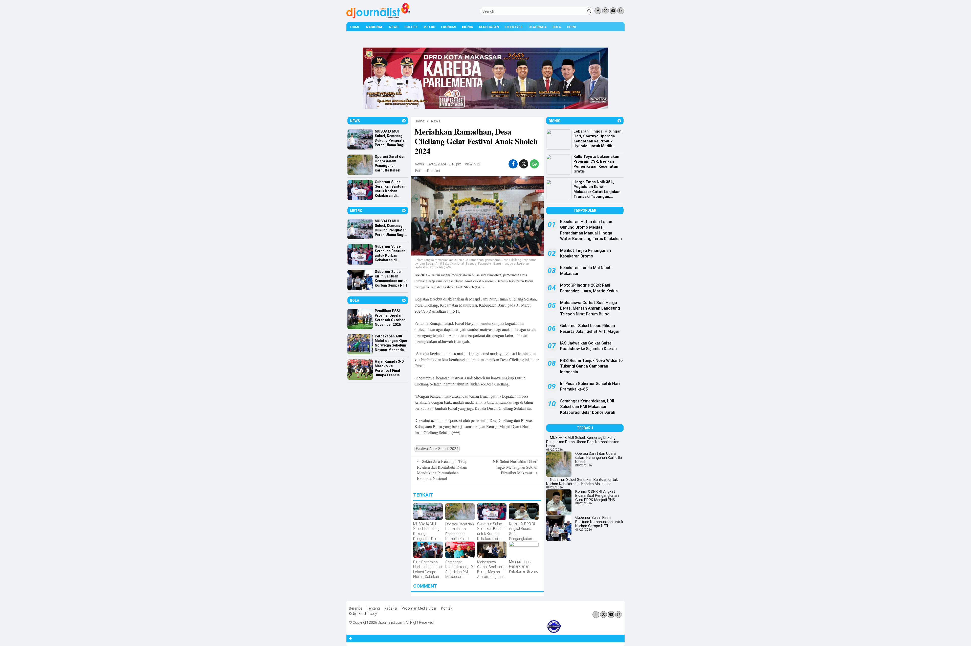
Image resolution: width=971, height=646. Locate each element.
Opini (571, 27)
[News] (404, 120)
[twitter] (523, 164)
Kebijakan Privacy (363, 614)
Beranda (355, 608)
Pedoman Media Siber (419, 608)
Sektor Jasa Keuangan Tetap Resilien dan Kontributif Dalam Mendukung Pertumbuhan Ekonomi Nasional (442, 470)
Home (355, 27)
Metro (429, 27)
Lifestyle (514, 27)
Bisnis (467, 27)
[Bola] (404, 300)
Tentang (373, 608)
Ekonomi (448, 27)
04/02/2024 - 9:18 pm (444, 164)
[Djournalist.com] (378, 17)
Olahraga (537, 27)
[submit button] (589, 11)
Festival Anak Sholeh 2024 (437, 449)
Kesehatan (489, 27)
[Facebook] (597, 10)
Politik (410, 27)
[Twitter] (605, 10)
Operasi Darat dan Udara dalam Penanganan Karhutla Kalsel (598, 457)
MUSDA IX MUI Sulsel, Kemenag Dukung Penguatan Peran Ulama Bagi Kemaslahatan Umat (582, 441)
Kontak (446, 608)
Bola (557, 27)
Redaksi (433, 171)
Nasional (374, 27)
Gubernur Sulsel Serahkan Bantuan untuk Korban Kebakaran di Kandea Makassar (582, 481)
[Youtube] (613, 10)
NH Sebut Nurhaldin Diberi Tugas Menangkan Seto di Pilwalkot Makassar (515, 467)
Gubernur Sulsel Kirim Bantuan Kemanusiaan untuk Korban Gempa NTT (599, 521)
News (394, 27)
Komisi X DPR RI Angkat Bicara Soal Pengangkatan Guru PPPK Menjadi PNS (597, 495)
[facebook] (513, 164)
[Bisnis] (619, 120)
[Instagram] (620, 10)
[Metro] (404, 210)
